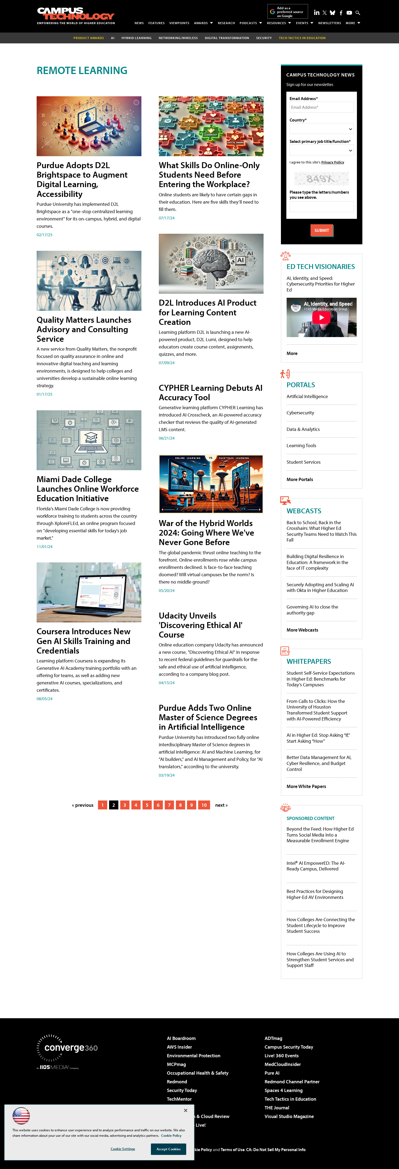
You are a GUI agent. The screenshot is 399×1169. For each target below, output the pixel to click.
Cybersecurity (300, 412)
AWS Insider (179, 1047)
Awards (201, 23)
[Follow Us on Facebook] (341, 12)
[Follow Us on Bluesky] (332, 12)
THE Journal (277, 1107)
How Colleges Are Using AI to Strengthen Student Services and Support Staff (320, 959)
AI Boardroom (181, 1038)
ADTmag (273, 1038)
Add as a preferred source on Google (290, 12)
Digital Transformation (227, 38)
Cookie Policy (199, 1149)
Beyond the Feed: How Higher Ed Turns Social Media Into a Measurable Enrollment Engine (320, 835)
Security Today (182, 1090)
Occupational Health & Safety (198, 1073)
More (350, 23)
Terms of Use (233, 1149)
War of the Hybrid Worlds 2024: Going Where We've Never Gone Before (206, 532)
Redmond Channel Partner (292, 1081)
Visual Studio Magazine (289, 1116)
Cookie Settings (123, 1148)
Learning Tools (301, 445)
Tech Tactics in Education (290, 1099)
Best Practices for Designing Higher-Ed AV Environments (315, 894)
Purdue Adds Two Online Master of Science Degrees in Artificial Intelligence (208, 717)
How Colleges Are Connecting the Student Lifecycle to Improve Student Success (321, 925)
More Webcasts (302, 630)
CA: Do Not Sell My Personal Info (276, 1149)
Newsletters (329, 23)
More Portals (300, 479)
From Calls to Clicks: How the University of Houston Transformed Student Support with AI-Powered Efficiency (317, 710)
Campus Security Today (289, 1047)
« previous (83, 805)
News (139, 23)
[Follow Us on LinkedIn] (316, 12)
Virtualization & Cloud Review (198, 1116)
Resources (276, 23)
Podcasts (248, 23)
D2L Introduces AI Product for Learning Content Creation (207, 312)
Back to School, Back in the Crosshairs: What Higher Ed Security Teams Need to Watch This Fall (322, 531)
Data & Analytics (303, 429)
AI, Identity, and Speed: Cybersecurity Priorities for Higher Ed (321, 284)
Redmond (177, 1081)
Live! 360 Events (282, 1055)
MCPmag (176, 1064)
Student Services (304, 462)
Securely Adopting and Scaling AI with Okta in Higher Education (320, 587)
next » (221, 805)
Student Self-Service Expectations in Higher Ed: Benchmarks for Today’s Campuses (321, 679)
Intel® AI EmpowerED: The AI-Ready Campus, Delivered (316, 866)
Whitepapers (309, 661)
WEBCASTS (304, 510)
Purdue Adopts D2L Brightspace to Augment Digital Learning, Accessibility (82, 179)
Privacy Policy (332, 162)
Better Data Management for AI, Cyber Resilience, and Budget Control (319, 763)
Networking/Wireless (178, 38)
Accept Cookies (169, 1149)
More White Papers (306, 786)
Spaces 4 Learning (284, 1090)
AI (113, 38)
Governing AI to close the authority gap (312, 610)
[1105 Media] (69, 1097)
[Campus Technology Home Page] (76, 15)
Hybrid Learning (137, 38)
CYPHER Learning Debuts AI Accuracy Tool (210, 392)
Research (226, 23)
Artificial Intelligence (307, 396)
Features (156, 23)
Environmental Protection (193, 1055)
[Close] (186, 1110)
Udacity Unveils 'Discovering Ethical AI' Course (200, 625)
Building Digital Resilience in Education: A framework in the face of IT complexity (317, 562)
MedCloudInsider (283, 1064)
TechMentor (179, 1099)
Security (264, 38)
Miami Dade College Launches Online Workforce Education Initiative (88, 488)
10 (204, 805)
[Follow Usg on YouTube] (349, 12)
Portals (301, 384)
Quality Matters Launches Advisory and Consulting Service (84, 329)
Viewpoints (179, 23)
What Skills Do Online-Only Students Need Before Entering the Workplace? (209, 174)
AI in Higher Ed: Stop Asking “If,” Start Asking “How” (318, 738)
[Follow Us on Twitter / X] (324, 13)
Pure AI (272, 1073)
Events (302, 23)
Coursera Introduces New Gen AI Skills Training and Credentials (84, 640)
